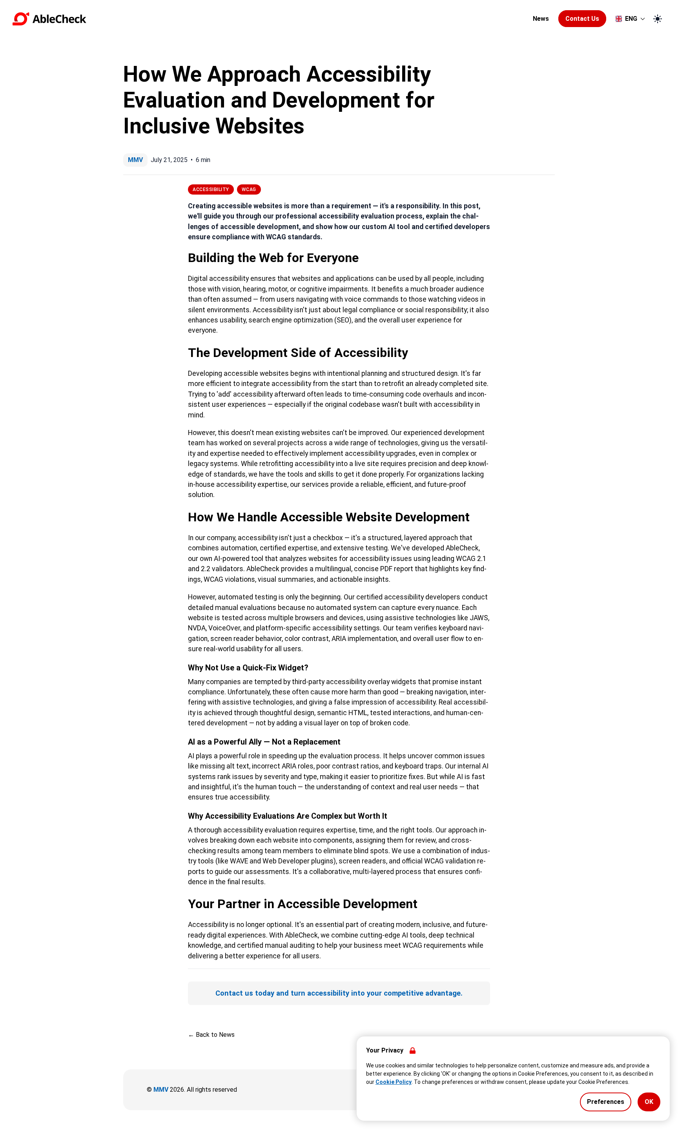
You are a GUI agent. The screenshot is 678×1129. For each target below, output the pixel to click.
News (541, 18)
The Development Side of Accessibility (298, 352)
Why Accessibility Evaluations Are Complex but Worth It (287, 816)
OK (649, 1101)
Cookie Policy (393, 1082)
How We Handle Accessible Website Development (329, 517)
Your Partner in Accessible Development (302, 903)
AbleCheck (462, 548)
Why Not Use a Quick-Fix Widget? (248, 667)
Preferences (605, 1101)
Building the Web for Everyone (273, 257)
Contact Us (582, 18)
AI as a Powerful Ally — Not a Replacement (264, 742)
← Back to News (211, 1034)
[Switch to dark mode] (657, 19)
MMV (160, 1089)
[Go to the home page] (270, 18)
